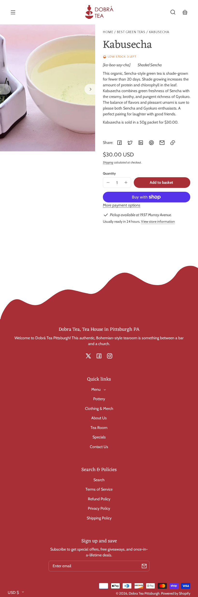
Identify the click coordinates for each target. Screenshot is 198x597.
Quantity (109, 173)
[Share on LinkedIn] (140, 142)
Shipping (108, 162)
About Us (99, 418)
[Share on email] (162, 142)
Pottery (99, 399)
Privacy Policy (99, 508)
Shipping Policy (99, 518)
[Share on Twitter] (130, 142)
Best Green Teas (131, 32)
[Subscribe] (144, 566)
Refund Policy (99, 499)
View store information (158, 221)
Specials (99, 437)
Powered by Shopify (175, 593)
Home (108, 32)
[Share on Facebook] (119, 142)
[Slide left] (5, 89)
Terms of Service (99, 489)
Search (99, 480)
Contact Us (99, 446)
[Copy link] (172, 142)
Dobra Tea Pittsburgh (144, 593)
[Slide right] (90, 89)
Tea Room (99, 427)
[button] (173, 12)
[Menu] (13, 12)
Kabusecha (159, 32)
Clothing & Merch (99, 408)
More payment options (121, 205)
